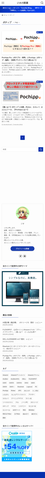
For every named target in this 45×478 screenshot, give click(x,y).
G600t (5, 387)
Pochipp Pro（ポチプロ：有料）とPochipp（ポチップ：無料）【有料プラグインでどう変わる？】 (22, 358)
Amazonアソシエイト (18, 375)
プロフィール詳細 (22, 249)
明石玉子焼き (7, 414)
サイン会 (29, 398)
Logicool (29, 387)
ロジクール (6, 410)
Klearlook (21, 387)
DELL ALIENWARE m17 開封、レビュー (18, 340)
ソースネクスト (8, 402)
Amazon (5, 375)
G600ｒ (12, 387)
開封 (4, 418)
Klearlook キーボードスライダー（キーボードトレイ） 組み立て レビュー (21, 348)
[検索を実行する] (40, 149)
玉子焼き (17, 414)
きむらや (27, 390)
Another (5, 379)
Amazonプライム (33, 375)
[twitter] (20, 256)
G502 (26, 383)
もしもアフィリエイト (18, 394)
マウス (13, 406)
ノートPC (24, 402)
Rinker (13, 390)
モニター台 (32, 406)
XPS (19, 390)
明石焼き (31, 410)
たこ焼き (35, 390)
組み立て (26, 414)
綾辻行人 (34, 414)
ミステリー (22, 406)
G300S (11, 383)
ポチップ (6, 406)
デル (17, 402)
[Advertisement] (22, 177)
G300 (4, 383)
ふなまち (6, 394)
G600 (33, 383)
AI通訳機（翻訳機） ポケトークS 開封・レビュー (23, 324)
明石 (24, 410)
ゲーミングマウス (17, 398)
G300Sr (19, 383)
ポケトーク (34, 402)
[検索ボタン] (42, 3)
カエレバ (6, 398)
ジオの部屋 (22, 3)
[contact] (24, 256)
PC (36, 387)
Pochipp (5, 390)
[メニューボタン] (3, 3)
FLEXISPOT (33, 379)
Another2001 (15, 379)
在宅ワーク (16, 410)
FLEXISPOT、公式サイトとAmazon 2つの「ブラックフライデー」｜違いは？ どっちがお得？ (22, 332)
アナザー (31, 394)
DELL (24, 379)
